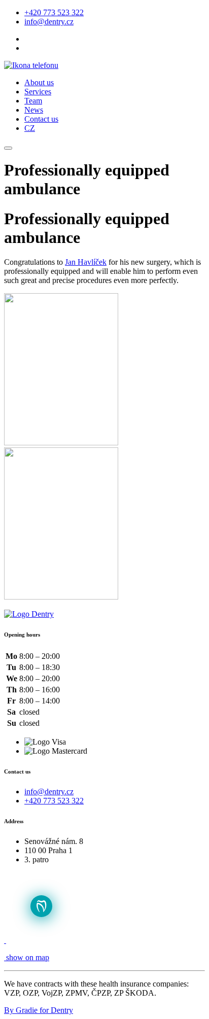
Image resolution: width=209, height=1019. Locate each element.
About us (39, 82)
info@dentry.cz (49, 21)
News (33, 110)
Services (37, 91)
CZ (29, 128)
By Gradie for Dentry (38, 1010)
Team (33, 100)
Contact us (41, 119)
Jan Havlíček (86, 262)
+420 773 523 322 (54, 12)
